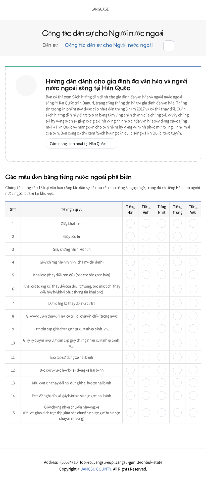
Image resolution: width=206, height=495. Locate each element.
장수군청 (20, 11)
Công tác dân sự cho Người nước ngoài (109, 45)
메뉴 (183, 11)
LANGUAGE (87, 9)
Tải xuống (130, 223)
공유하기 (168, 45)
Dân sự (50, 45)
